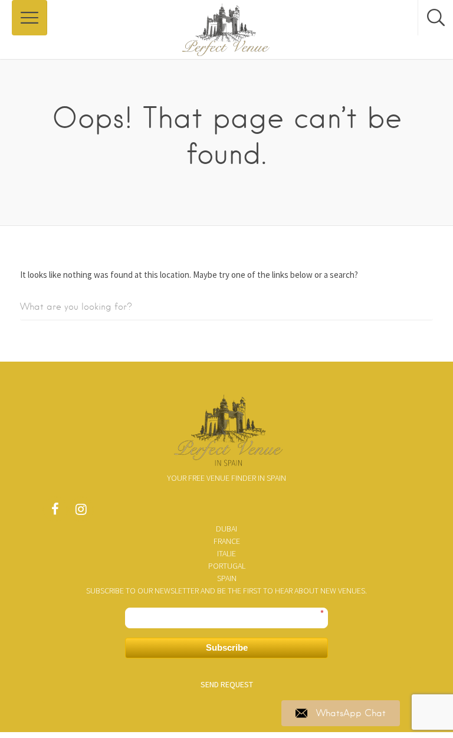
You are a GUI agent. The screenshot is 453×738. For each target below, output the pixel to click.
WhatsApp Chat (351, 713)
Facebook (55, 512)
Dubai (226, 528)
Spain (227, 578)
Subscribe (227, 647)
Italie (226, 553)
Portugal (226, 565)
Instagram (81, 512)
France (227, 541)
